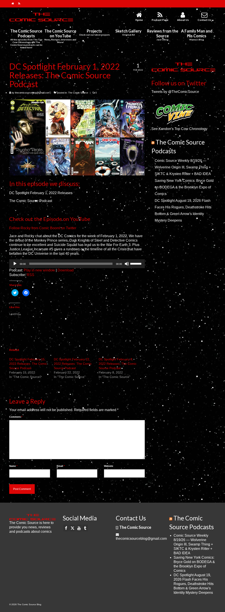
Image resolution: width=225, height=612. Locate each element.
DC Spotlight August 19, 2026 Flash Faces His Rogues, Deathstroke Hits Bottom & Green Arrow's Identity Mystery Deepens (194, 583)
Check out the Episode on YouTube (49, 219)
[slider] (136, 263)
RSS (30, 275)
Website (108, 466)
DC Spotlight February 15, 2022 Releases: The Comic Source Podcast (28, 363)
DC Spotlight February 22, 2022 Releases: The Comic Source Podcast (73, 363)
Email (61, 466)
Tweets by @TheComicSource (175, 92)
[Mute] (127, 264)
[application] (77, 263)
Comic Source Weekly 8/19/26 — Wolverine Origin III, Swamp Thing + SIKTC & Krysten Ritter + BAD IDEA (183, 167)
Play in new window (39, 270)
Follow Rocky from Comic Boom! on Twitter (42, 228)
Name (13, 466)
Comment (15, 416)
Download (66, 270)
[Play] (15, 264)
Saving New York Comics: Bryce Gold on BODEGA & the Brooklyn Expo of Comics (184, 187)
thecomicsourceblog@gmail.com (32, 92)
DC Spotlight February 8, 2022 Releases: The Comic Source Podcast (117, 363)
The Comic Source (78, 92)
